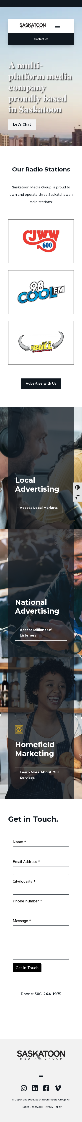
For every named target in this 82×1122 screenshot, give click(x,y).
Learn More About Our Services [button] (39, 775)
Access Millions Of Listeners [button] (36, 632)
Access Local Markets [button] (39, 508)
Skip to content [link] (14, 3)
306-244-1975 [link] (47, 994)
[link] (33, 25)
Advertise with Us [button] (41, 383)
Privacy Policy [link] (53, 1106)
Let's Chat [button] (22, 124)
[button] (57, 26)
